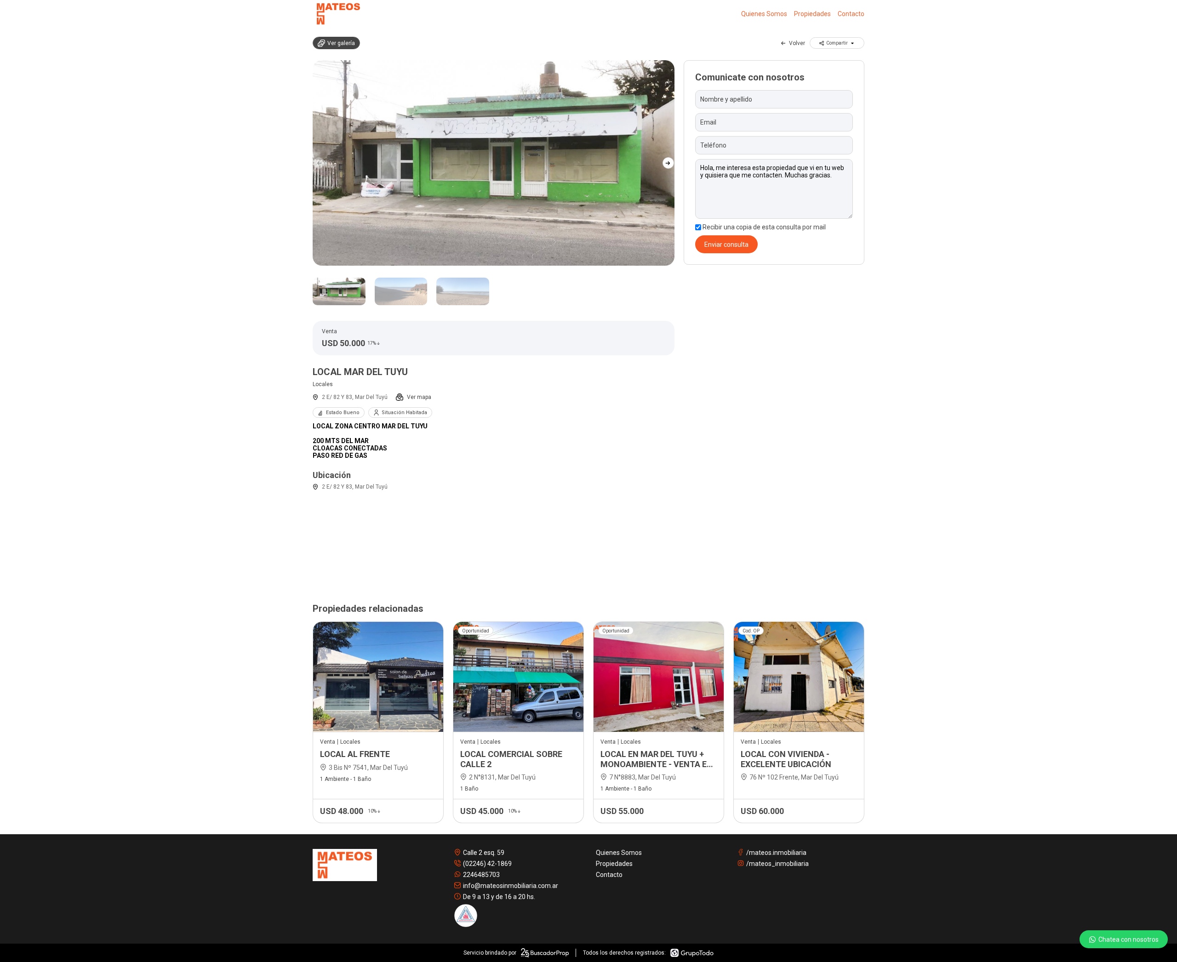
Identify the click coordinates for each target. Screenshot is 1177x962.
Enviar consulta (726, 244)
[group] (493, 163)
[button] (668, 163)
